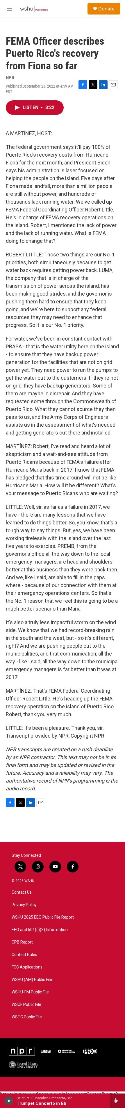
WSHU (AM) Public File (32, 979)
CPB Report (22, 942)
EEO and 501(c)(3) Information (40, 930)
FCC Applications (27, 967)
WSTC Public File (27, 1017)
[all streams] (117, 1100)
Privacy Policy (24, 905)
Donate (106, 8)
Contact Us (22, 892)
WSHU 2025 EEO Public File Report (43, 917)
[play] (8, 1101)
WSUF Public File (26, 1004)
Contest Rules (24, 955)
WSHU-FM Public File (30, 992)
